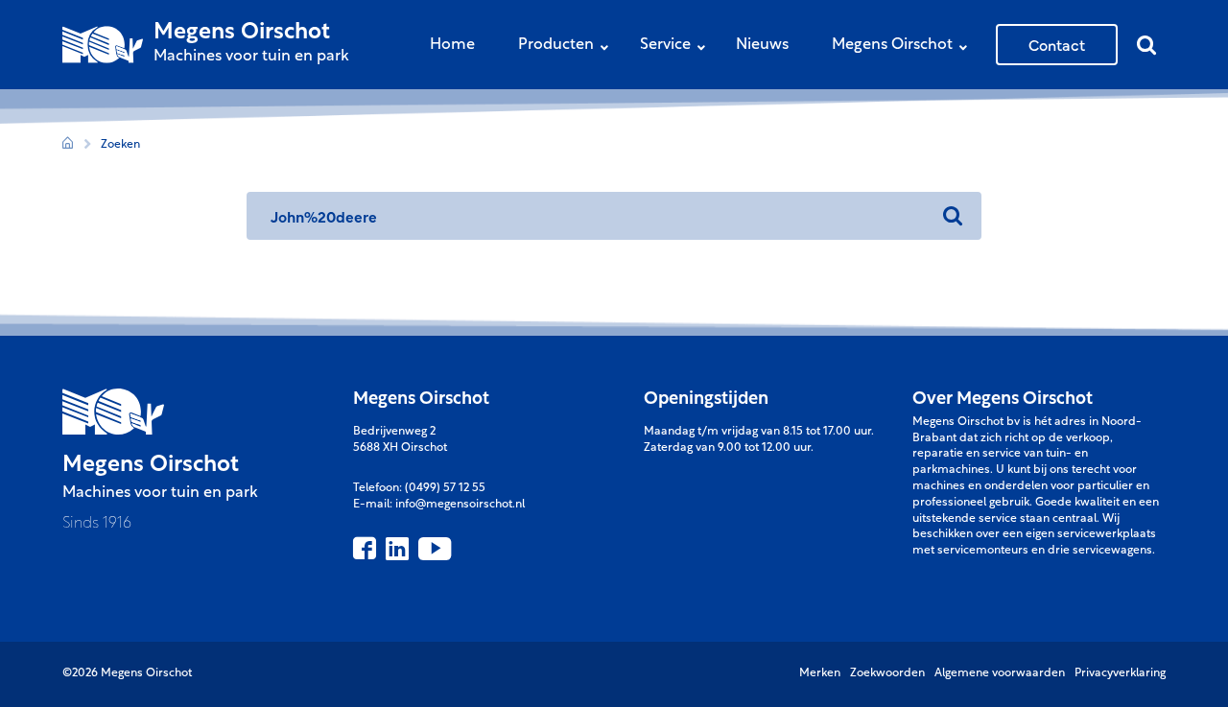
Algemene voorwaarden (999, 673)
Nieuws (762, 45)
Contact (1056, 44)
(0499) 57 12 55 (445, 488)
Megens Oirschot (892, 45)
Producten (556, 45)
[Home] (67, 145)
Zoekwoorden (887, 673)
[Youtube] (434, 548)
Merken (819, 673)
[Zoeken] (952, 216)
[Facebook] (364, 548)
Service (665, 45)
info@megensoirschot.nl (460, 504)
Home (452, 45)
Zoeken (120, 145)
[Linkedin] (397, 548)
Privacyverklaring (1120, 673)
